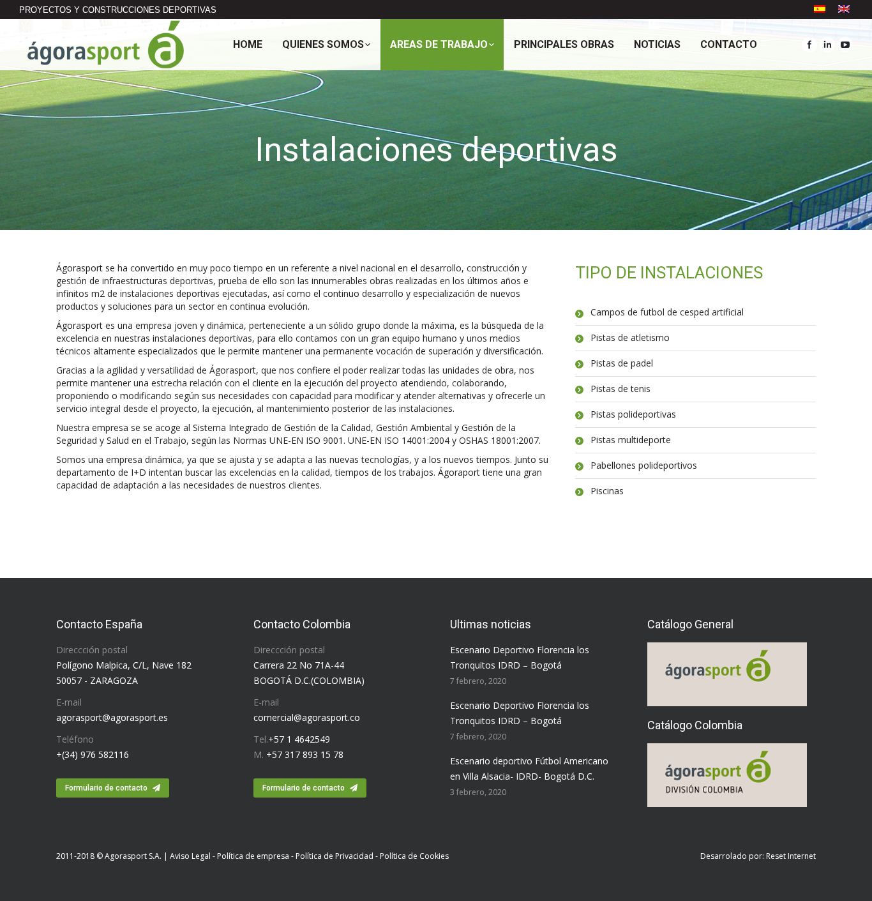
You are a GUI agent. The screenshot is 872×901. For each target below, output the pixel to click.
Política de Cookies (414, 856)
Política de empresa (253, 856)
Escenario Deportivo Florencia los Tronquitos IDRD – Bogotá (519, 657)
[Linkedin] (827, 44)
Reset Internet (791, 856)
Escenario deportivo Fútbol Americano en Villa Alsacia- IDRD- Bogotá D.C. (529, 768)
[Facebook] (809, 44)
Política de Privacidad (334, 856)
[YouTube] (845, 44)
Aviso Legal (190, 856)
